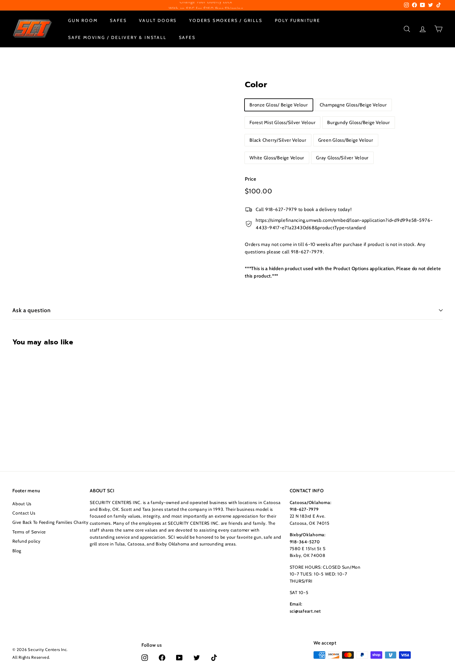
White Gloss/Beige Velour (276, 157)
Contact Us (24, 513)
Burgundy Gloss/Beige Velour (358, 122)
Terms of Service (29, 532)
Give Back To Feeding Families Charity (50, 522)
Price (250, 179)
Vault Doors (158, 20)
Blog (16, 551)
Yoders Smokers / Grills (225, 20)
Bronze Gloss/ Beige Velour (278, 104)
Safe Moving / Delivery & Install (117, 37)
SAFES (118, 20)
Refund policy (26, 541)
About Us (22, 503)
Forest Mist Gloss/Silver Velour (282, 122)
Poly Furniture (297, 20)
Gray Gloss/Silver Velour (342, 157)
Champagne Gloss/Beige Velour (353, 104)
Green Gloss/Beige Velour (345, 140)
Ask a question (31, 310)
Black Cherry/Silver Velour (277, 140)
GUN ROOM (83, 20)
